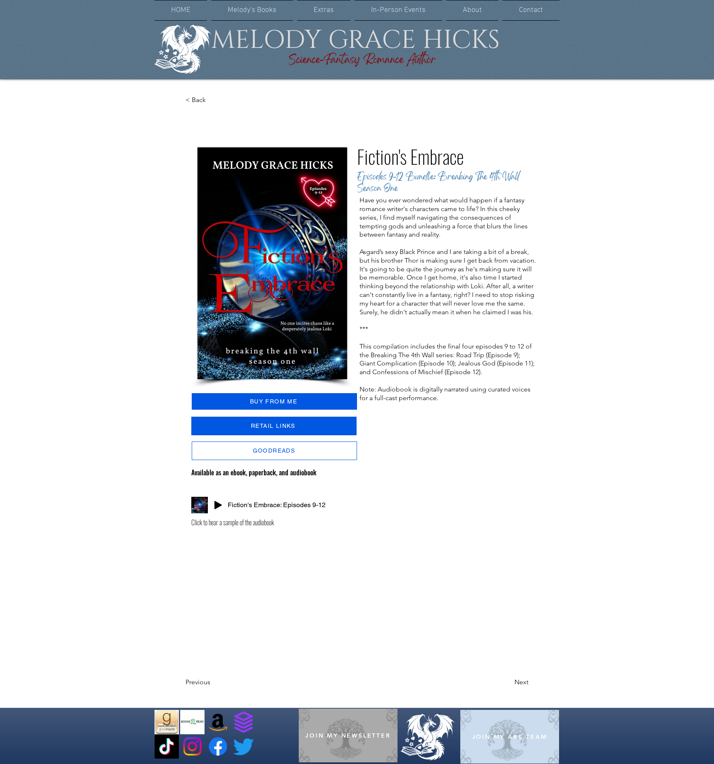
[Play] (218, 505)
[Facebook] (218, 746)
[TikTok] (167, 746)
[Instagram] (192, 746)
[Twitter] (243, 746)
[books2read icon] (192, 722)
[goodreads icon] (167, 722)
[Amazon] (218, 722)
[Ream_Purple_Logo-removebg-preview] (243, 722)
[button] (252, 10)
